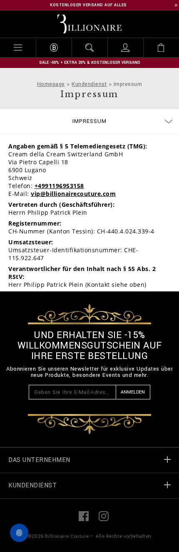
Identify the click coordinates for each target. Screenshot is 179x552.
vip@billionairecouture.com (73, 194)
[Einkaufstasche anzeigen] (161, 48)
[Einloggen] (125, 48)
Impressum (89, 121)
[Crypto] (54, 48)
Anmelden (133, 392)
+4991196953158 (59, 186)
